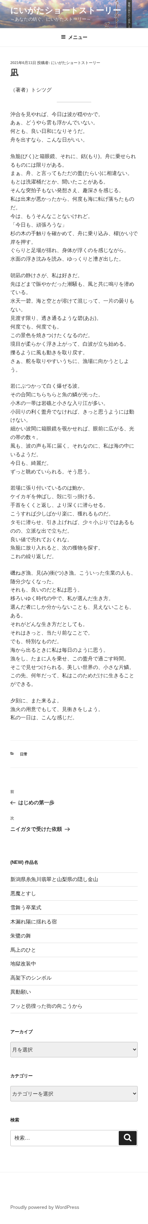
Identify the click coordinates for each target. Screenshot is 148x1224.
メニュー (77, 37)
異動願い (20, 992)
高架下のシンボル (31, 978)
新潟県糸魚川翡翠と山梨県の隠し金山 (54, 879)
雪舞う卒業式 (25, 907)
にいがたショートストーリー (65, 10)
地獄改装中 (23, 963)
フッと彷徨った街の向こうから (46, 1006)
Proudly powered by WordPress (44, 1207)
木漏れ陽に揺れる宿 (33, 921)
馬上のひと (23, 950)
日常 (24, 754)
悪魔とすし (23, 893)
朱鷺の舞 (20, 936)
